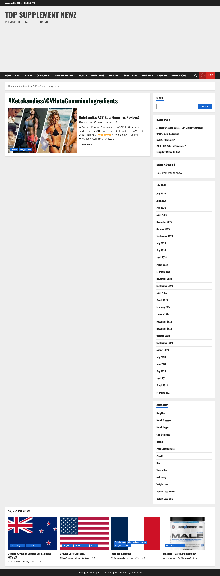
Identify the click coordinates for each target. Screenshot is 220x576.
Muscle (83, 75)
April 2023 (161, 378)
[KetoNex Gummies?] (135, 533)
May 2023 (161, 371)
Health (28, 75)
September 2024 (164, 286)
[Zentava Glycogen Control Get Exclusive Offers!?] (32, 533)
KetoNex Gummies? (165, 140)
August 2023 (162, 350)
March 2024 (162, 300)
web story (114, 75)
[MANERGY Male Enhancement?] (187, 533)
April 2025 (161, 257)
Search (160, 98)
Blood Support (163, 427)
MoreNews (121, 572)
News (18, 75)
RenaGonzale (86, 122)
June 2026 (161, 200)
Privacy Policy (179, 75)
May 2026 (161, 207)
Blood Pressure (163, 420)
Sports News (130, 75)
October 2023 (163, 335)
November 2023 (164, 328)
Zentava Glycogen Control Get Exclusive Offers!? (179, 128)
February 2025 (163, 272)
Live (210, 75)
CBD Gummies (43, 75)
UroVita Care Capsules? (167, 133)
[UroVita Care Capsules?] (84, 533)
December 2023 (164, 321)
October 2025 (163, 229)
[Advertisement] (109, 46)
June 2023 (161, 364)
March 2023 (162, 385)
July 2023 (161, 357)
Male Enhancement (65, 75)
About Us (162, 75)
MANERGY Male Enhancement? (171, 146)
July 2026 (161, 193)
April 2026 (161, 215)
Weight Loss (97, 75)
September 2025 (164, 236)
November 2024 (164, 279)
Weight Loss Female (166, 491)
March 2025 (162, 264)
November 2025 (164, 222)
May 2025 (161, 250)
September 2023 (164, 343)
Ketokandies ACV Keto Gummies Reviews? (42, 130)
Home (8, 75)
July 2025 (161, 243)
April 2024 (161, 293)
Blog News (147, 75)
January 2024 (162, 314)
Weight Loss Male (164, 498)
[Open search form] (195, 75)
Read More (88, 145)
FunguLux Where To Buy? (168, 152)
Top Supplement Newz (41, 14)
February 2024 (163, 307)
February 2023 (163, 392)
